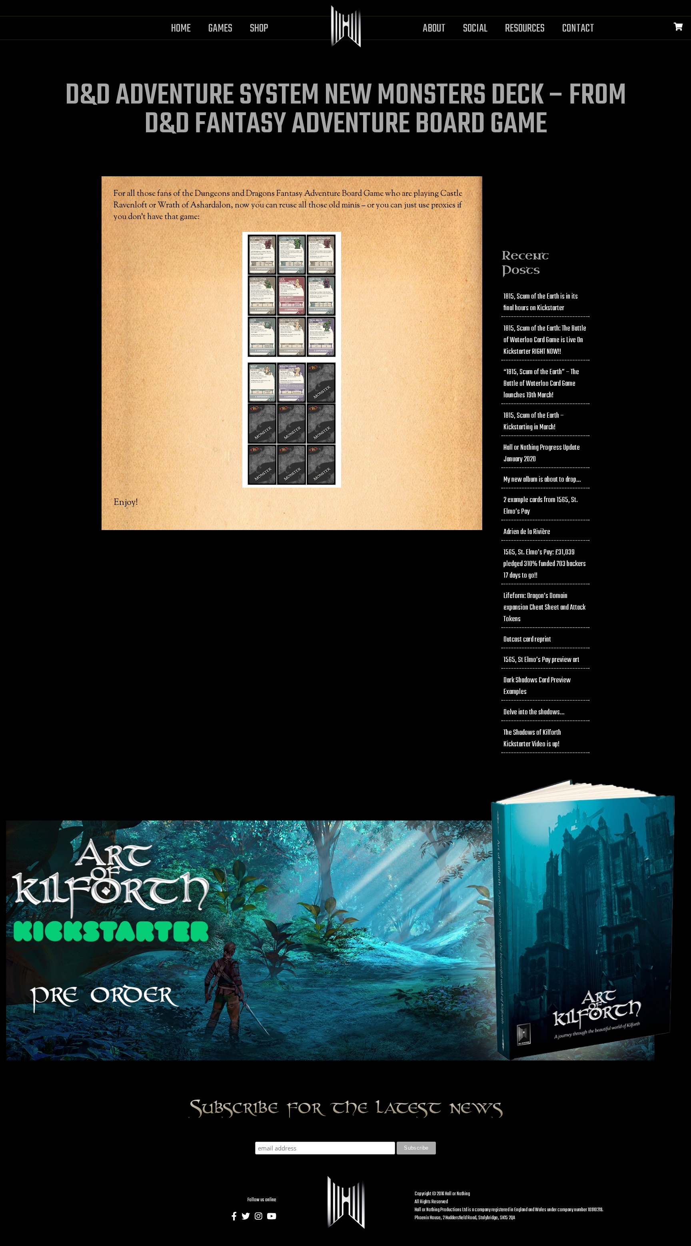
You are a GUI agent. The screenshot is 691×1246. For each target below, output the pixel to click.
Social (475, 28)
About (434, 28)
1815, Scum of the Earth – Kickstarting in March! (533, 421)
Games (220, 28)
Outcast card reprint (527, 640)
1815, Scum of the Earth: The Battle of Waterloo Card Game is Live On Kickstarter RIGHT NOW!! (544, 340)
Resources (525, 28)
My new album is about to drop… (542, 480)
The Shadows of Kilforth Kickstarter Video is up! (532, 738)
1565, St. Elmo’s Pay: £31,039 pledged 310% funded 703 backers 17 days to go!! (544, 564)
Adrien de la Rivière (526, 532)
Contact (578, 28)
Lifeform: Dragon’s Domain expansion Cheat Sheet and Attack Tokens (544, 607)
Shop (259, 28)
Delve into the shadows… (533, 712)
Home (181, 28)
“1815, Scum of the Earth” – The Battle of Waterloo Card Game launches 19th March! (541, 384)
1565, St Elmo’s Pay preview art (541, 660)
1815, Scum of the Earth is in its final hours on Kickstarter (540, 302)
